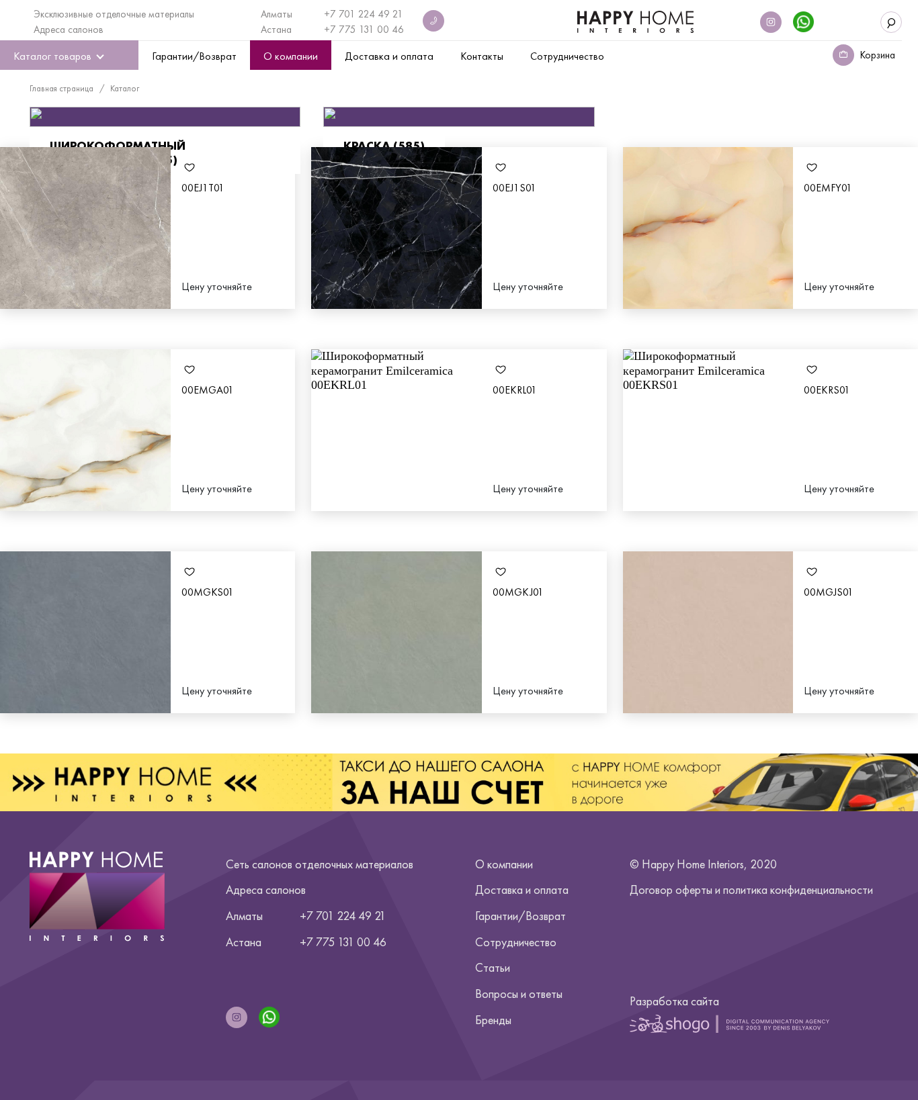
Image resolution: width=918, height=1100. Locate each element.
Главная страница (61, 88)
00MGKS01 (207, 592)
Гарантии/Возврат (520, 915)
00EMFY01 (828, 188)
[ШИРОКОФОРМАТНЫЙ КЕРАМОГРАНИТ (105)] (165, 117)
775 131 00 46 (371, 29)
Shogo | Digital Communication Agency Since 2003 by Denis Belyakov (729, 1023)
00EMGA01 (207, 390)
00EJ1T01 (202, 188)
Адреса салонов (68, 29)
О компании (504, 864)
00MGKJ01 (518, 592)
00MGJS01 (828, 592)
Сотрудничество (515, 942)
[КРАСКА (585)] (458, 117)
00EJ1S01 (514, 188)
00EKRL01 (515, 390)
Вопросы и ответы (518, 993)
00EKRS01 (827, 390)
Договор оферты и (751, 889)
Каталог (124, 88)
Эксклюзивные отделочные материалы (114, 14)
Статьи (492, 967)
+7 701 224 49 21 (363, 14)
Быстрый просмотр (85, 227)
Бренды (493, 1019)
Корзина (877, 55)
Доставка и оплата (522, 889)
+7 (331, 29)
